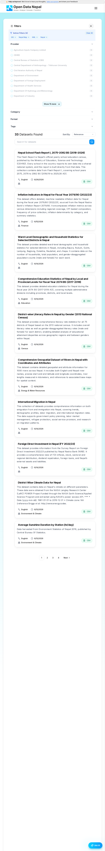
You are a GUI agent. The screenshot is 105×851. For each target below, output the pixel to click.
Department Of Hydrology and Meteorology (33, 91)
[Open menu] (96, 8)
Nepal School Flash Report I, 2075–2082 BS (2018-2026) (51, 152)
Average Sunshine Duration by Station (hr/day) (46, 524)
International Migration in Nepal (36, 401)
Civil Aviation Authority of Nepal (28, 70)
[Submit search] (91, 141)
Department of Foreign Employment (29, 81)
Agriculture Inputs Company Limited (30, 50)
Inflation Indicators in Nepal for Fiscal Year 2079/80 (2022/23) (55, 194)
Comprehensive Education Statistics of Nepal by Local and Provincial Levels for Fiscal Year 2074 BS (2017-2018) (53, 280)
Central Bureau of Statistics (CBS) (29, 60)
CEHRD (17, 55)
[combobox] (83, 134)
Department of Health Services (27, 86)
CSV (89, 181)
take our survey (53, 2)
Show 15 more (50, 104)
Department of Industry (24, 96)
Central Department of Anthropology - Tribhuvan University (40, 65)
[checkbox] (12, 50)
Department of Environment (26, 75)
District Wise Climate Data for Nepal (39, 482)
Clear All (89, 33)
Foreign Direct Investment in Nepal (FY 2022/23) (46, 443)
